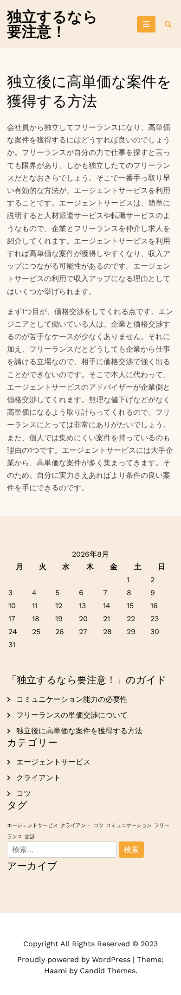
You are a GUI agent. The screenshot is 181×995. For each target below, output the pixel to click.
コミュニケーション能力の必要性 (72, 699)
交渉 (30, 837)
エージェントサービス (53, 761)
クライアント (38, 777)
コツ (23, 793)
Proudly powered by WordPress (75, 959)
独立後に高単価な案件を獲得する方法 (79, 730)
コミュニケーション (129, 825)
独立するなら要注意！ (52, 24)
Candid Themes (108, 970)
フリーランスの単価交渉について (72, 715)
